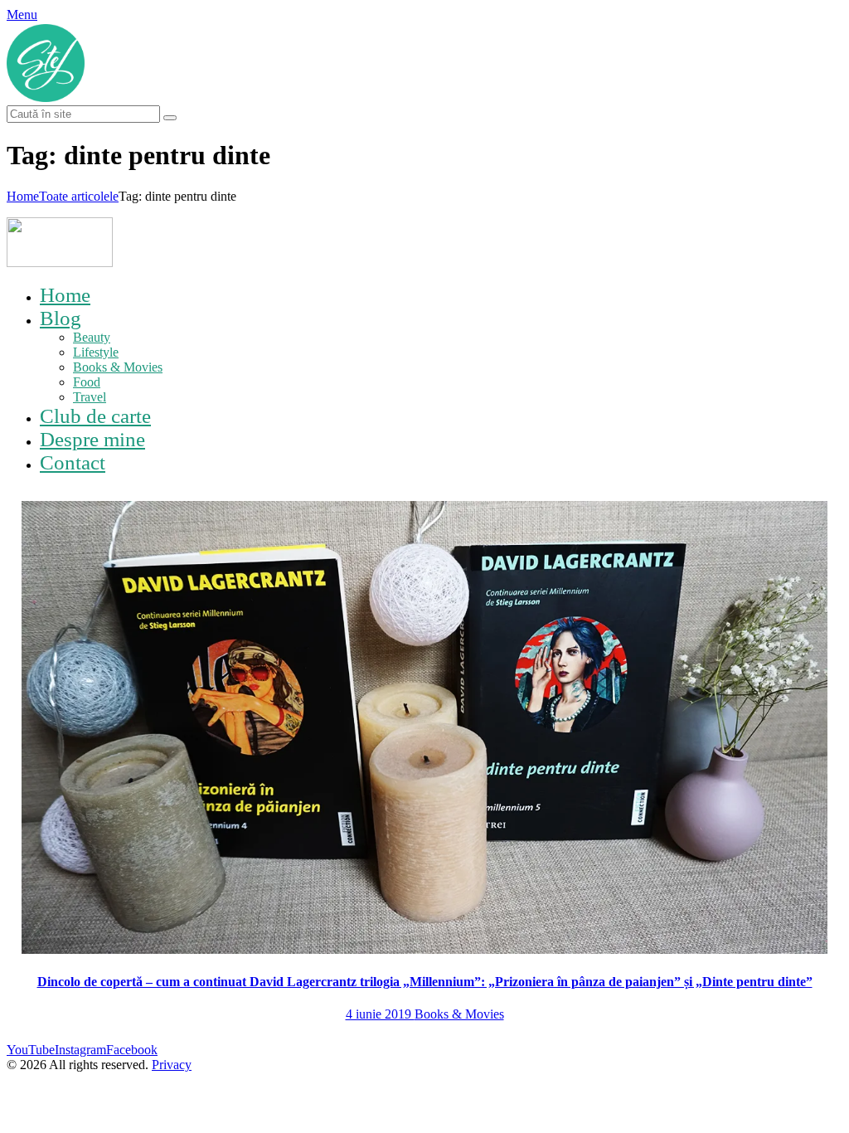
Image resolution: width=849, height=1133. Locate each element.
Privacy (172, 1065)
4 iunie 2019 (380, 1014)
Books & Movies (459, 1014)
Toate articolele (79, 196)
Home (23, 196)
